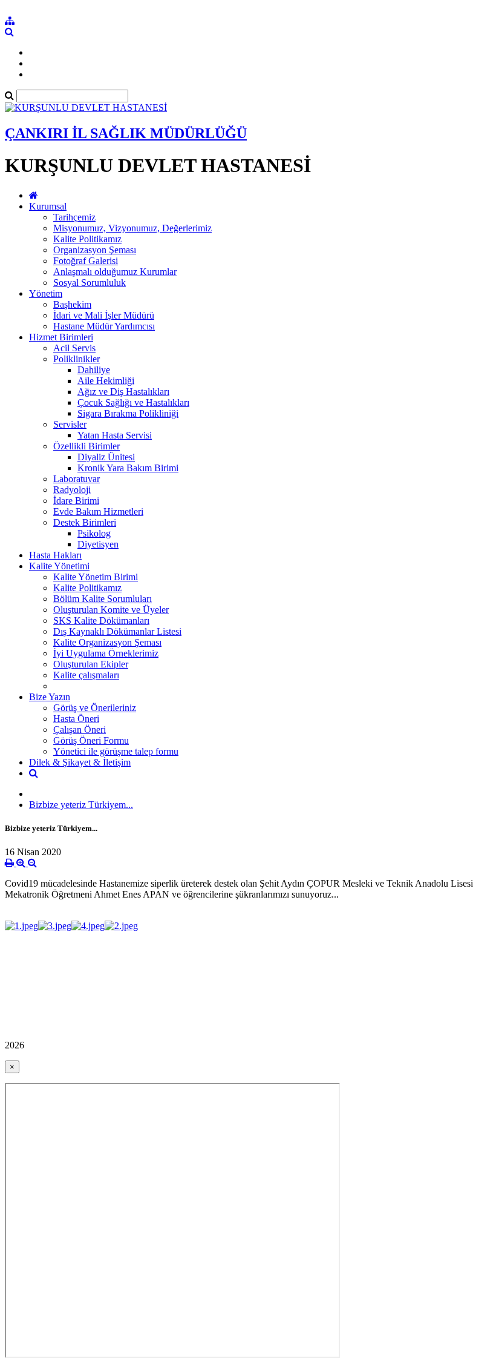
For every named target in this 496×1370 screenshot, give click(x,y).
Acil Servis (74, 348)
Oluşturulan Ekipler (90, 664)
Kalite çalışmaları (86, 675)
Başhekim (72, 304)
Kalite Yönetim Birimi (95, 577)
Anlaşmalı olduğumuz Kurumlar (115, 271)
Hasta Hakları (55, 555)
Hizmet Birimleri (61, 337)
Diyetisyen (98, 544)
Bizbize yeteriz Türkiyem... (81, 804)
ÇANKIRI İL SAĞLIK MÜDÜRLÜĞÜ (126, 133)
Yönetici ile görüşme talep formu (115, 751)
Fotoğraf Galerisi (85, 261)
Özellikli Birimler (86, 446)
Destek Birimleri (84, 522)
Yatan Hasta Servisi (114, 435)
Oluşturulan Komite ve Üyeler (111, 609)
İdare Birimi (76, 500)
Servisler (69, 424)
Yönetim (45, 293)
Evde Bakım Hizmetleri (98, 511)
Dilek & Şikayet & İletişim (80, 762)
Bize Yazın (49, 697)
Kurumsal (48, 206)
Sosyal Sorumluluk (89, 282)
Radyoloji (72, 490)
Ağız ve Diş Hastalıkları (123, 391)
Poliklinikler (76, 359)
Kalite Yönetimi (59, 566)
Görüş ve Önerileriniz (94, 708)
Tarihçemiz (74, 217)
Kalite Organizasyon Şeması (107, 642)
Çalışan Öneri (79, 729)
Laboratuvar (76, 479)
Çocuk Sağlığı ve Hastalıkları (133, 402)
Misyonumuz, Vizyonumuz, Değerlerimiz (132, 228)
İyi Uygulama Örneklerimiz (105, 653)
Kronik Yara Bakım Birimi (127, 468)
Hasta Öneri (76, 718)
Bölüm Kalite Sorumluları (102, 599)
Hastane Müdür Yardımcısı (104, 326)
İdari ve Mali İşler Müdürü (103, 315)
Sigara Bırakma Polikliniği (127, 413)
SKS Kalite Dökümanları (101, 620)
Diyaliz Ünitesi (106, 457)
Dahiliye (93, 370)
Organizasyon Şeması (94, 250)
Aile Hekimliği (105, 381)
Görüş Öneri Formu (91, 740)
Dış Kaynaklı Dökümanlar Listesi (117, 631)
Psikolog (94, 533)
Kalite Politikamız (87, 239)
